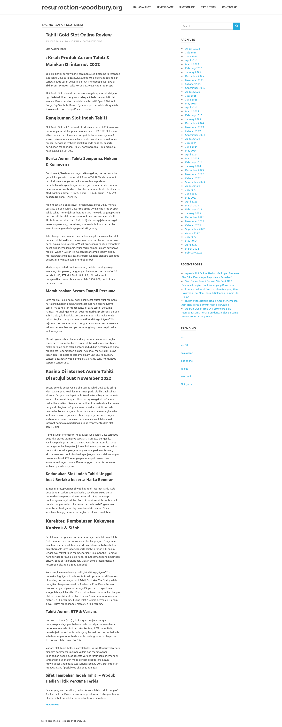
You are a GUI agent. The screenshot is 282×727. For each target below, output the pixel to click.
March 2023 (192, 205)
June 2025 (191, 99)
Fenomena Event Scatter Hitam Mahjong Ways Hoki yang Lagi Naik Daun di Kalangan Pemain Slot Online (210, 292)
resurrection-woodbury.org (82, 7)
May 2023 (191, 197)
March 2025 (192, 111)
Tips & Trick (208, 7)
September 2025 (195, 87)
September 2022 (195, 228)
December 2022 (194, 217)
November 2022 (194, 221)
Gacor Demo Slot (92, 41)
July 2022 (190, 236)
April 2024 (191, 154)
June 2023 (191, 193)
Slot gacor (186, 384)
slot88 (184, 345)
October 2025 (193, 83)
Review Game (165, 7)
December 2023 (194, 170)
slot (183, 337)
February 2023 (193, 209)
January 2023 (193, 213)
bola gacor (187, 352)
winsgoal (186, 376)
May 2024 (191, 150)
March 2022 (192, 248)
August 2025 (192, 91)
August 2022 (192, 232)
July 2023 (190, 189)
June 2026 (191, 56)
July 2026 (190, 52)
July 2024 (190, 142)
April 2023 (191, 201)
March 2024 (192, 158)
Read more (52, 704)
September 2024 (195, 134)
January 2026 (193, 72)
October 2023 (193, 177)
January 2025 (193, 119)
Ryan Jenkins (72, 41)
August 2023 (192, 185)
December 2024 (194, 123)
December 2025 (194, 75)
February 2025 (193, 115)
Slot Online (187, 7)
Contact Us (229, 7)
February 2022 (193, 252)
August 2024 (192, 138)
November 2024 (194, 126)
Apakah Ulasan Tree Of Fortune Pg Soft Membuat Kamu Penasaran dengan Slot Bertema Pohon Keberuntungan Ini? (209, 312)
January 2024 (193, 166)
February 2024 (193, 162)
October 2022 (193, 225)
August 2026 (192, 48)
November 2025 (194, 79)
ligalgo (184, 368)
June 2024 (191, 146)
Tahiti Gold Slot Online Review (79, 35)
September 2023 (195, 181)
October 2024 (193, 130)
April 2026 (191, 60)
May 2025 (191, 103)
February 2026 (193, 68)
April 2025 (191, 107)
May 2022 (191, 240)
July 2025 (190, 95)
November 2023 (194, 174)
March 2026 (192, 64)
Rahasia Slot (142, 7)
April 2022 (191, 244)
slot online (187, 360)
